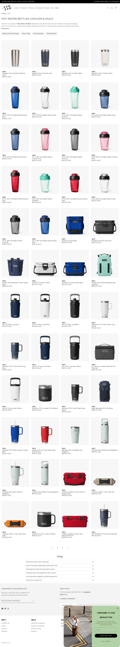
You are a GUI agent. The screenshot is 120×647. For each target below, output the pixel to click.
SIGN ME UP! (106, 636)
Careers (4, 628)
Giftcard (4, 631)
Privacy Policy (36, 628)
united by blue (38, 33)
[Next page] (68, 548)
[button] (31, 8)
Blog (62, 626)
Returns (34, 631)
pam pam (8, 642)
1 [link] (52, 547)
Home (3, 13)
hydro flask (26, 33)
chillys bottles (51, 33)
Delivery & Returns (38, 626)
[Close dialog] (117, 608)
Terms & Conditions (38, 623)
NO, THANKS (106, 641)
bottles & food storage (10, 33)
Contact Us (5, 623)
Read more (5, 28)
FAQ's (3, 626)
